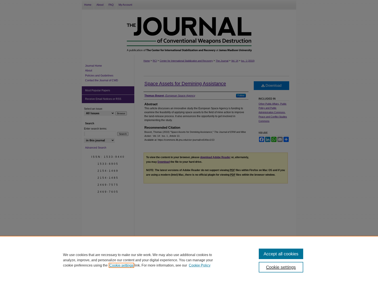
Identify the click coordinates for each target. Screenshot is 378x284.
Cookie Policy (199, 265)
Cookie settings (121, 265)
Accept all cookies (281, 253)
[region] (189, 260)
